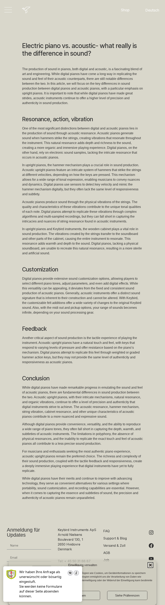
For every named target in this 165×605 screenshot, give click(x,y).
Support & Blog (115, 538)
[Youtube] (151, 559)
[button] (150, 565)
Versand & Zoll (114, 545)
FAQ (106, 531)
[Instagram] (151, 532)
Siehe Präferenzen (127, 595)
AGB (106, 553)
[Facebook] (151, 545)
